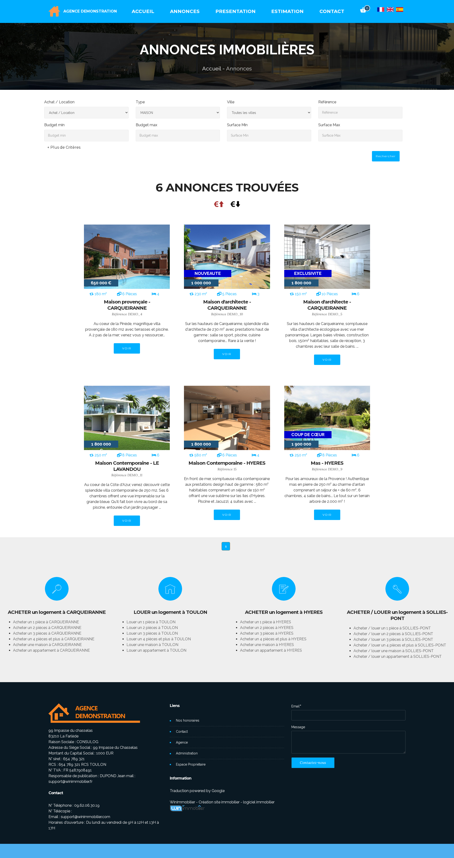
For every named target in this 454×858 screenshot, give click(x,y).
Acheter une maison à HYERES (267, 644)
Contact (182, 731)
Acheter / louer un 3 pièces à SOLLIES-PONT (393, 639)
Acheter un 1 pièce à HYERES (265, 622)
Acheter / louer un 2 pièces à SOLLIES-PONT (393, 634)
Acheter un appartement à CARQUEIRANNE (51, 650)
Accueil (211, 68)
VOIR (126, 348)
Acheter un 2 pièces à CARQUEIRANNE (47, 627)
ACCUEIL (143, 11)
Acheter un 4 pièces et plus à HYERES (273, 639)
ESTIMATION (287, 11)
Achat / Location (59, 102)
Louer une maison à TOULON (152, 644)
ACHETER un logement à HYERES (284, 612)
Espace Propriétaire (190, 764)
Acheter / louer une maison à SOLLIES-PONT (394, 651)
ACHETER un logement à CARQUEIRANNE (57, 612)
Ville (230, 102)
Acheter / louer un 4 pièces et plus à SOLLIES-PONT (400, 645)
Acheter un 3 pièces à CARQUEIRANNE (47, 633)
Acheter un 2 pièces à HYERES (266, 627)
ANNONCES (185, 11)
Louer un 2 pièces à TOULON (152, 627)
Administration (187, 753)
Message (298, 727)
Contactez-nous (313, 762)
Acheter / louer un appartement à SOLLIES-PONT (398, 656)
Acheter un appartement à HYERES (271, 650)
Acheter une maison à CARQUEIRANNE (47, 644)
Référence (327, 102)
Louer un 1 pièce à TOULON (151, 622)
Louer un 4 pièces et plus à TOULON (159, 639)
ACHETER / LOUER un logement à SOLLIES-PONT (397, 615)
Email (295, 706)
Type (140, 102)
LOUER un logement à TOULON (170, 612)
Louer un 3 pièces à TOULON (152, 633)
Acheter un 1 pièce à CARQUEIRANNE (46, 622)
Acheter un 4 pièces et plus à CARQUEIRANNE (53, 639)
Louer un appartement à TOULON (156, 650)
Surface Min (237, 125)
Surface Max (329, 125)
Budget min (54, 125)
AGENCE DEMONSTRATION (90, 11)
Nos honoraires (187, 720)
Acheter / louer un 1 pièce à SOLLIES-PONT (392, 628)
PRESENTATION (235, 11)
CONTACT (331, 11)
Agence (182, 742)
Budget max (146, 125)
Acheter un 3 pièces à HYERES (266, 633)
